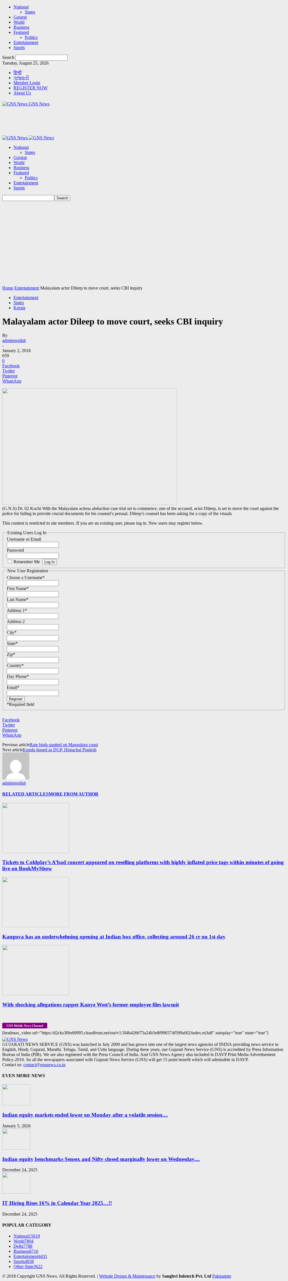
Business (21, 27)
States (30, 12)
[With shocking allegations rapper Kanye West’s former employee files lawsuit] (35, 993)
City (12, 632)
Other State (28, 1266)
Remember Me (27, 561)
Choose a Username (26, 577)
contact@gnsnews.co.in (44, 1064)
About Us (22, 92)
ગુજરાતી (21, 77)
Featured (21, 32)
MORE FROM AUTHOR (73, 794)
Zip (11, 654)
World (19, 22)
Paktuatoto (221, 1276)
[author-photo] (15, 778)
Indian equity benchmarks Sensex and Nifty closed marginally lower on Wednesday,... (101, 1159)
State (12, 643)
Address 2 (16, 621)
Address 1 (17, 610)
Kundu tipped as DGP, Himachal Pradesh (59, 749)
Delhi (23, 1246)
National (21, 7)
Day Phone (18, 676)
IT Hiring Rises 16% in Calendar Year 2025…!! (57, 1203)
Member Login (27, 82)
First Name (18, 588)
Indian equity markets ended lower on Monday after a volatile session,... (85, 1115)
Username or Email (24, 539)
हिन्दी (18, 72)
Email (13, 687)
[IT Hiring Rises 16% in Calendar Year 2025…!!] (16, 1192)
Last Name (17, 599)
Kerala (19, 307)
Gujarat (20, 17)
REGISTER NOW (31, 87)
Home (7, 288)
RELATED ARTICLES (25, 794)
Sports (19, 47)
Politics (31, 37)
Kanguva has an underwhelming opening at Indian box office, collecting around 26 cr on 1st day (114, 937)
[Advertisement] (144, 243)
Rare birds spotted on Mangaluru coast (64, 744)
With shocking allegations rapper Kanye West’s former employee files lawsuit (90, 1005)
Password (15, 550)
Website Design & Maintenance (127, 1276)
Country (15, 665)
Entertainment (26, 42)
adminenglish (14, 340)
